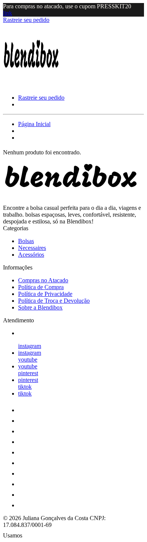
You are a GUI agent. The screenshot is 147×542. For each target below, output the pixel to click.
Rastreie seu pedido (26, 20)
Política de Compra (41, 287)
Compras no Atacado (43, 280)
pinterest (28, 373)
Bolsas (26, 241)
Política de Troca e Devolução (54, 300)
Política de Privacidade (45, 294)
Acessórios (31, 254)
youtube (27, 359)
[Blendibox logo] (31, 85)
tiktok (25, 386)
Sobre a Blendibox (40, 307)
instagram (29, 346)
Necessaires (32, 248)
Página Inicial (34, 124)
